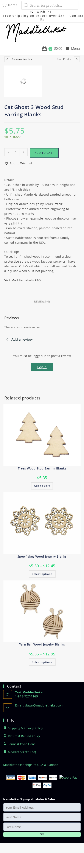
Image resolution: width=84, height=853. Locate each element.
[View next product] (77, 59)
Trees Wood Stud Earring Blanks (42, 468)
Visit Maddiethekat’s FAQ (22, 280)
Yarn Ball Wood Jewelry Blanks (42, 644)
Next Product (65, 59)
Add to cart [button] (42, 486)
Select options (42, 574)
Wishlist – (45, 12)
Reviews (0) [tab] (42, 301)
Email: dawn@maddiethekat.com (39, 705)
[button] (18, 163)
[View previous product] (7, 59)
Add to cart (44, 153)
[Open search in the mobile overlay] (49, 5)
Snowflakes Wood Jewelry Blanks (42, 556)
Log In (42, 367)
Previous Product (21, 59)
